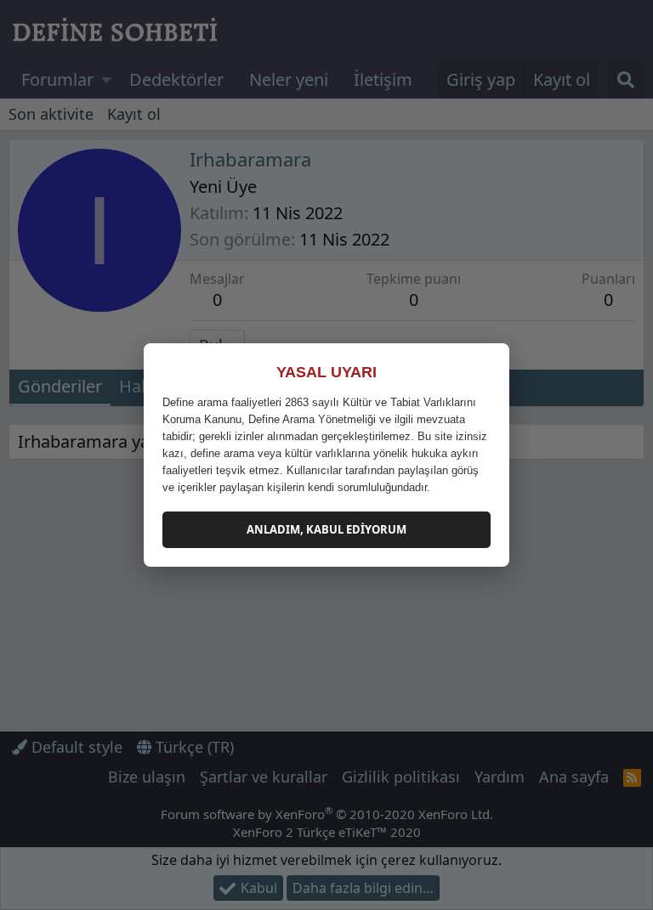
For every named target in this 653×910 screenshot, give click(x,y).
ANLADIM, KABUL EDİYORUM (326, 529)
